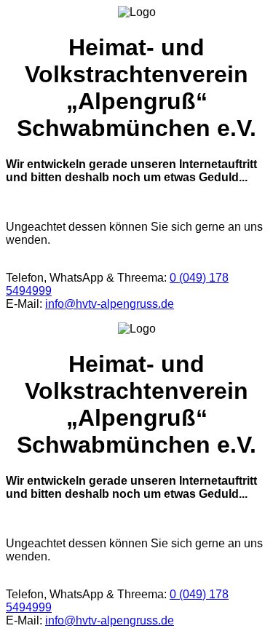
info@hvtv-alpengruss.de (109, 304)
